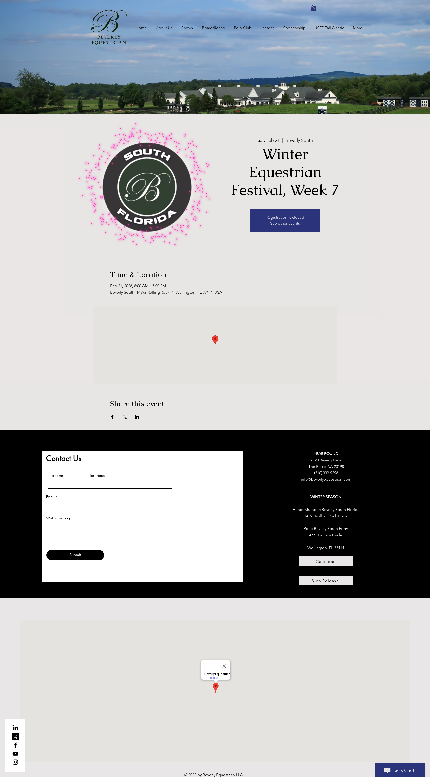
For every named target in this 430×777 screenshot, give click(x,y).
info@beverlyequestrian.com (326, 479)
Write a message (59, 518)
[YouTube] (15, 753)
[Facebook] (15, 745)
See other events (285, 223)
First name (55, 475)
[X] (15, 736)
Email (50, 497)
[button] (314, 7)
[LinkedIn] (15, 728)
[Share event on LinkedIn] (137, 417)
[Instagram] (15, 762)
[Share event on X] (124, 417)
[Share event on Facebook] (112, 417)
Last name (97, 475)
